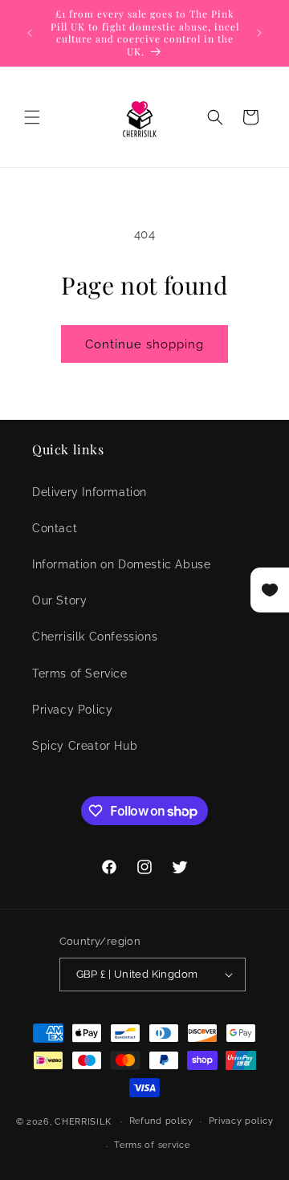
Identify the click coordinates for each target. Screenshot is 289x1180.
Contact (54, 528)
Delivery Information (89, 492)
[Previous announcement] (29, 33)
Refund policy (161, 1121)
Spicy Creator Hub (84, 745)
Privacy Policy (72, 709)
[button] (32, 117)
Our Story (59, 600)
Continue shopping (144, 344)
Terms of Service (80, 673)
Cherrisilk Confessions (94, 636)
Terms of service (151, 1145)
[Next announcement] (259, 33)
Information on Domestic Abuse (121, 564)
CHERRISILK (83, 1121)
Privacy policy (241, 1121)
